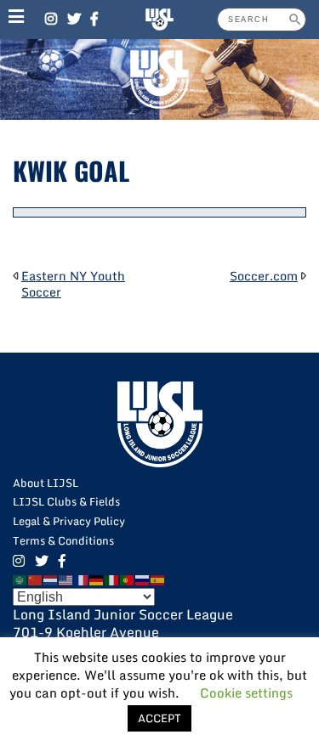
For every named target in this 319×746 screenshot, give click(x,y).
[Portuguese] (127, 579)
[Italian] (112, 579)
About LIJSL (45, 482)
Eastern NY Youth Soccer (73, 284)
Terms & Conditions (63, 540)
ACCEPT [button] (159, 718)
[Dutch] (51, 579)
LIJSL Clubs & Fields (66, 501)
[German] (97, 579)
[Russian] (143, 579)
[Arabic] (20, 579)
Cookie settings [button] (246, 692)
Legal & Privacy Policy (69, 520)
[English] (66, 579)
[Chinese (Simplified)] (35, 579)
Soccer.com (264, 275)
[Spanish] (158, 579)
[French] (81, 579)
